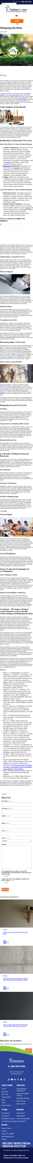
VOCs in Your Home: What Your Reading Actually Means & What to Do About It (15, 1025)
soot (23, 309)
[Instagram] (24, 1079)
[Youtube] (12, 1079)
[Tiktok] (9, 1079)
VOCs (27, 249)
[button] (16, 15)
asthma (28, 207)
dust (2, 302)
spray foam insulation (14, 95)
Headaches (7, 166)
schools (7, 162)
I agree (6, 876)
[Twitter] (21, 1079)
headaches (17, 168)
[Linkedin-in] (15, 1079)
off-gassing (22, 99)
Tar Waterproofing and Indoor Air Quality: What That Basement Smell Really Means (15, 979)
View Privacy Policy (7, 885)
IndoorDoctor (20, 355)
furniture (12, 324)
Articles (5, 929)
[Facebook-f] (18, 1079)
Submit (5, 889)
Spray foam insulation (5, 384)
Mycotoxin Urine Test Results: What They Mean (15, 933)
